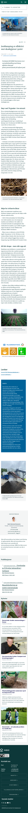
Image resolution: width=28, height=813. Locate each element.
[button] (14, 570)
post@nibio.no (14, 771)
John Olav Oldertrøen (9, 55)
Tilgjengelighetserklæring (13, 789)
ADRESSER (13, 780)
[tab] (14, 570)
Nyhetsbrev (13, 785)
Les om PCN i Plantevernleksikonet (10, 372)
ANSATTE (14, 775)
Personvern (13, 794)
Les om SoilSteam (5, 374)
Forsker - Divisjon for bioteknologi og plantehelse (14, 525)
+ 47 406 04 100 (14, 769)
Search (21, 2)
